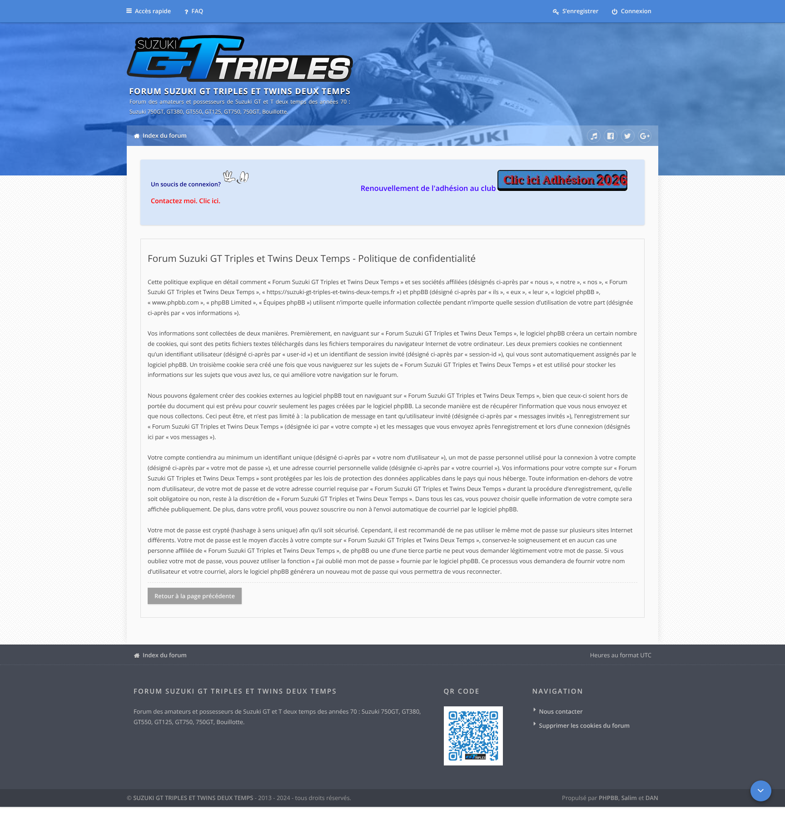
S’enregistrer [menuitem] (580, 11)
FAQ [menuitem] (196, 11)
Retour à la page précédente (194, 596)
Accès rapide (153, 11)
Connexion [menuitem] (635, 11)
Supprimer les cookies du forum (584, 725)
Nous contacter (561, 711)
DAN (652, 798)
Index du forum (165, 655)
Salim (629, 798)
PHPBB (608, 798)
